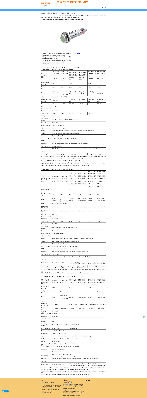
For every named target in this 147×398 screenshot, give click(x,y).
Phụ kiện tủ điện (92, 9)
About (98, 9)
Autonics (52, 9)
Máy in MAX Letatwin (61, 9)
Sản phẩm (46, 9)
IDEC (85, 9)
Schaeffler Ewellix (72, 9)
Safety (80, 9)
